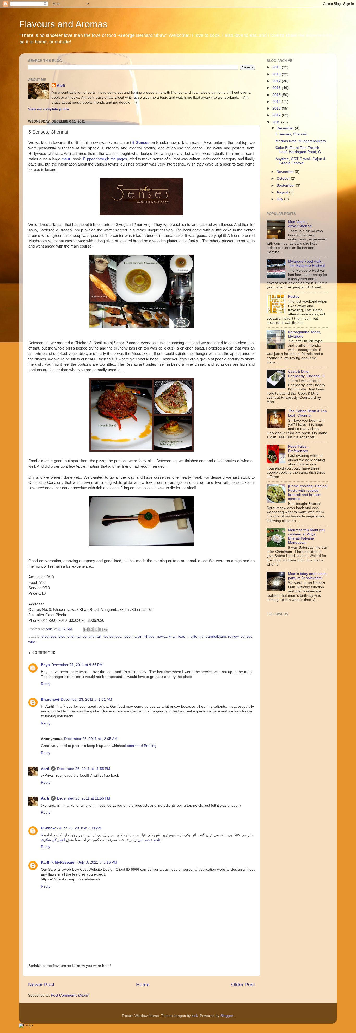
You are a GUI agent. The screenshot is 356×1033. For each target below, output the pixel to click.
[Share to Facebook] (100, 629)
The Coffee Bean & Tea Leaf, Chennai (307, 413)
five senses (112, 636)
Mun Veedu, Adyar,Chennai (300, 224)
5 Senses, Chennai (291, 134)
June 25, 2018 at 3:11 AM (80, 828)
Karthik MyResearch (59, 862)
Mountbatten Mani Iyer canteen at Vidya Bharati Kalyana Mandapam (306, 536)
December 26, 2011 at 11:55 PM (83, 769)
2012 (277, 115)
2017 (277, 81)
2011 (276, 122)
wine (32, 642)
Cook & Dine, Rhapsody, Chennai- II (306, 374)
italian (137, 636)
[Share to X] (96, 629)
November (286, 172)
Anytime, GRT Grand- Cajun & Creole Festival (300, 161)
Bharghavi (50, 699)
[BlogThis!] (91, 629)
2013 (277, 108)
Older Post (243, 984)
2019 (277, 67)
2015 (277, 95)
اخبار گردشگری (53, 840)
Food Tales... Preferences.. (299, 449)
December (286, 128)
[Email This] (86, 629)
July (280, 199)
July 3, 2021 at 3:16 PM (97, 862)
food (127, 636)
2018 (277, 74)
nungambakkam (212, 636)
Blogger (226, 1016)
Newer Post (41, 984)
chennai (74, 636)
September (286, 185)
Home (143, 984)
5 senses (48, 636)
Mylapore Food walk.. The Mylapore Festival (306, 263)
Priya (45, 665)
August (283, 192)
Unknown (49, 828)
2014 (277, 102)
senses (246, 636)
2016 (277, 88)
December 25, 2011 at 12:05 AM (91, 739)
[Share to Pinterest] (105, 629)
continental (92, 636)
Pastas (293, 297)
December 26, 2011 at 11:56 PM (83, 798)
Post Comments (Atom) (70, 995)
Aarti (61, 85)
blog (61, 636)
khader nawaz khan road (164, 636)
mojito (192, 636)
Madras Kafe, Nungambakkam (300, 141)
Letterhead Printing (140, 746)
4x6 (195, 1016)
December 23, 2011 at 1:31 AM (86, 699)
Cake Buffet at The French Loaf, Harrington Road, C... (299, 150)
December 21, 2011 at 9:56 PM (77, 665)
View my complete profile (48, 109)
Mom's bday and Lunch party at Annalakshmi (307, 576)
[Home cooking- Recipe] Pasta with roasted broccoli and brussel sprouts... (308, 492)
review (233, 636)
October (284, 178)
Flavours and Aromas (63, 24)
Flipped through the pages (105, 159)
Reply (45, 684)
